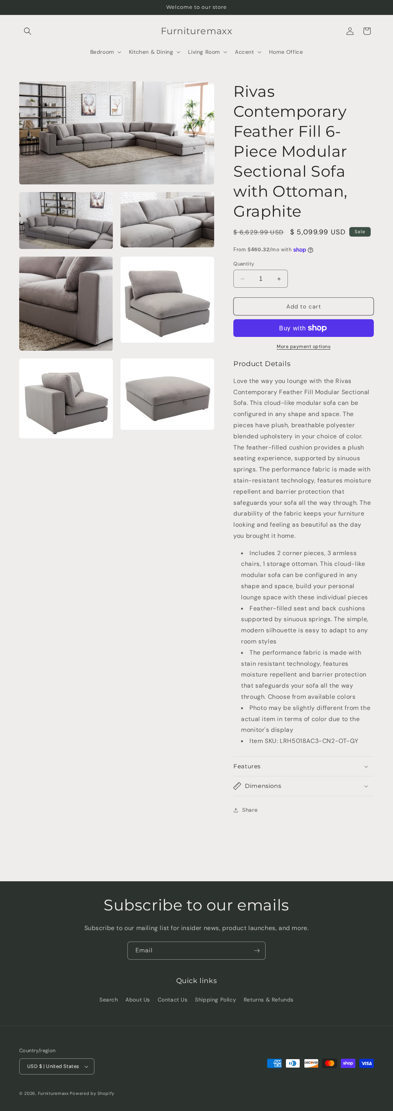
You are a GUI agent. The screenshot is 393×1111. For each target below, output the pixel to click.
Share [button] (250, 809)
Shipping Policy (215, 999)
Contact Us (173, 999)
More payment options (303, 346)
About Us (137, 999)
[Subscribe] (256, 951)
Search (108, 999)
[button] (27, 31)
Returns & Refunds (269, 999)
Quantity (243, 263)
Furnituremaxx (53, 1093)
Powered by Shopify (92, 1093)
